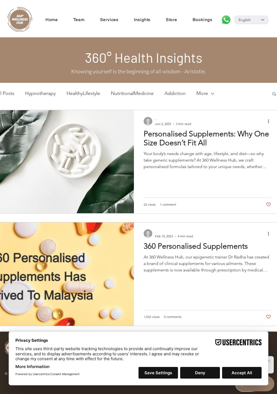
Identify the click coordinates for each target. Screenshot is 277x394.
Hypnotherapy (40, 93)
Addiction (175, 93)
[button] (274, 94)
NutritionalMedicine (132, 93)
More (202, 93)
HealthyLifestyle (83, 93)
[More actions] (270, 121)
